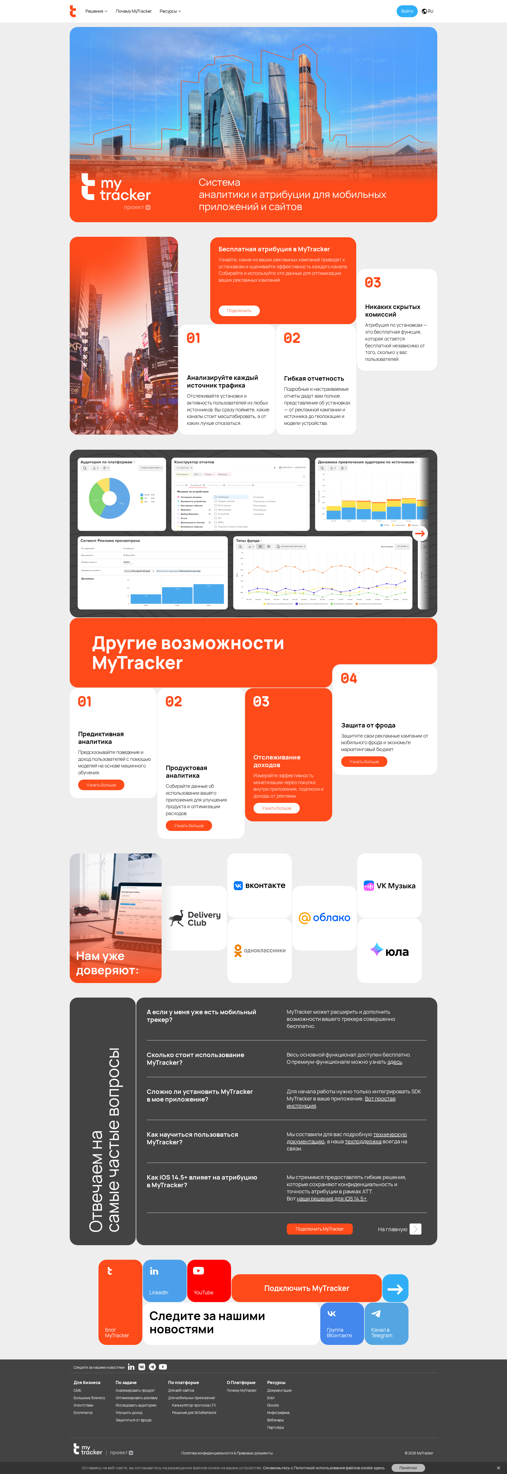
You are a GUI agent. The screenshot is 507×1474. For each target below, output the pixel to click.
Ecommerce (83, 1412)
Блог (271, 1397)
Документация (279, 1390)
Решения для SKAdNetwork (194, 1412)
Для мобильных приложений (191, 1397)
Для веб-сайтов (181, 1390)
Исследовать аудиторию (136, 1405)
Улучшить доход (129, 1412)
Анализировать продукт (135, 1390)
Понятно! (408, 1468)
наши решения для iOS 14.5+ (332, 1198)
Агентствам (83, 1405)
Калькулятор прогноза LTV (194, 1405)
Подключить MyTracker (320, 1229)
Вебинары (275, 1420)
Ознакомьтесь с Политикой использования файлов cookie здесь (324, 1468)
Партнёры (275, 1427)
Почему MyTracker (134, 11)
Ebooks (273, 1405)
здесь (394, 1061)
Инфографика (278, 1412)
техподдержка (363, 1141)
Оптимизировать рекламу (137, 1397)
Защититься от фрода (133, 1420)
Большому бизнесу (89, 1397)
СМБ (77, 1390)
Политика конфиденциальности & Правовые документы (227, 1453)
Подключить (239, 310)
